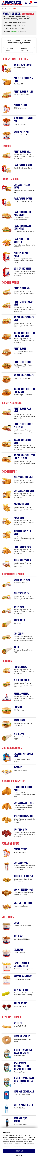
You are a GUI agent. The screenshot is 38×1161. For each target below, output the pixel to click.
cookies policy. (18, 1146)
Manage (19, 1155)
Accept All (19, 1151)
